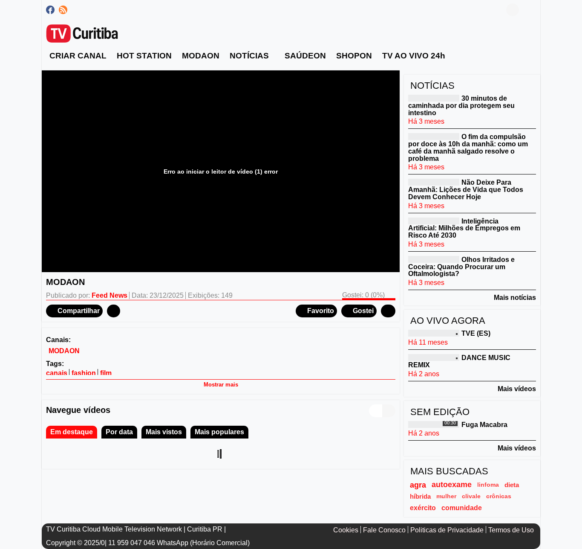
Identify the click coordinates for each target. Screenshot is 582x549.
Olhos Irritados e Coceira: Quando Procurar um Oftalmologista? (461, 267)
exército (423, 507)
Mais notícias (515, 297)
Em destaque (71, 432)
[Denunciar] (113, 311)
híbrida (420, 496)
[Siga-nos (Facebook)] (50, 10)
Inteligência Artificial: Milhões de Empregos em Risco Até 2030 (464, 228)
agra (418, 484)
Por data (119, 432)
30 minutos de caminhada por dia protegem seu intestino (461, 105)
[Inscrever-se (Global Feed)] (63, 10)
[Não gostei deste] (388, 311)
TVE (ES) (475, 333)
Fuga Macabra (484, 424)
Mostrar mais (221, 384)
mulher (446, 496)
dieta (511, 484)
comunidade (461, 507)
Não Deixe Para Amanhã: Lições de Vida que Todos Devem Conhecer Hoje (465, 189)
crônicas (498, 496)
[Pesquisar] (529, 9)
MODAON (64, 350)
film (106, 373)
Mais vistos (164, 432)
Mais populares (219, 432)
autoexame (452, 484)
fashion (84, 373)
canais (56, 373)
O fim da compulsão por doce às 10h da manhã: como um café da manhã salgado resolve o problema (468, 147)
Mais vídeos (517, 388)
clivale (471, 496)
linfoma (488, 484)
